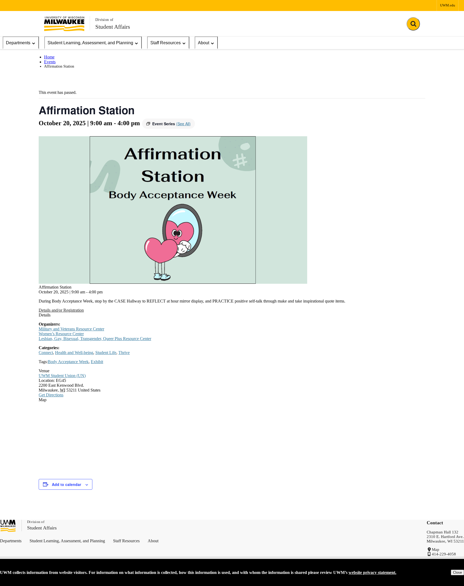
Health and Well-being (74, 352)
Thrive (124, 352)
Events (50, 62)
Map (435, 549)
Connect (46, 352)
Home (49, 57)
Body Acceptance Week (68, 361)
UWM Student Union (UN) (62, 375)
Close (457, 572)
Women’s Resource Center (61, 333)
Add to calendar (66, 484)
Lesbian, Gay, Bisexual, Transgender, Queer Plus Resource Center (95, 338)
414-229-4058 (444, 554)
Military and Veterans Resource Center (71, 329)
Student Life (105, 352)
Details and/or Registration (61, 310)
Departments (18, 42)
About (203, 42)
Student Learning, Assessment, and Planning (90, 42)
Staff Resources (165, 42)
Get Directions (51, 395)
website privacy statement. (372, 572)
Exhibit (97, 361)
